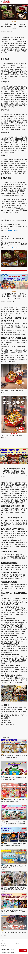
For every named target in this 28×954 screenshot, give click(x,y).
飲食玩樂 (14, 291)
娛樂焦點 (3, 886)
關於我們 (3, 940)
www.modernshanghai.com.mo (13, 248)
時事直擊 (3, 776)
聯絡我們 (3, 943)
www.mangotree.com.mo (11, 230)
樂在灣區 (14, 21)
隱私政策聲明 (3, 945)
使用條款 (14, 940)
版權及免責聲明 (16, 943)
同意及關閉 (23, 950)
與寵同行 (3, 930)
